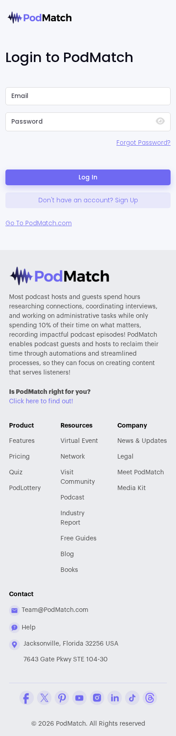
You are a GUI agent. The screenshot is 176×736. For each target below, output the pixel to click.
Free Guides (78, 538)
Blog (67, 554)
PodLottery (25, 488)
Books (69, 570)
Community (77, 477)
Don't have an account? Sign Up (88, 200)
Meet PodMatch (140, 472)
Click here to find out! (41, 401)
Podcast (72, 498)
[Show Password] (160, 122)
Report (72, 518)
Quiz (16, 472)
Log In (88, 177)
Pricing (19, 457)
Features (22, 441)
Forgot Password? (143, 142)
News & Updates (142, 441)
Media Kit (131, 488)
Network (72, 457)
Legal (125, 457)
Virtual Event (79, 441)
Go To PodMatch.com (38, 223)
